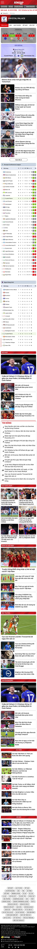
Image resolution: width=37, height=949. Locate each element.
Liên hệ (10, 945)
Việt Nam (6, 893)
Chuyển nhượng (18, 6)
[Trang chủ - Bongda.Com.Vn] (18, 2)
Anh (18, 890)
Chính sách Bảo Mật (19, 945)
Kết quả (11, 6)
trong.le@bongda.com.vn (12, 939)
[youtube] (18, 947)
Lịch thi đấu (4, 6)
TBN (23, 890)
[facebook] (12, 947)
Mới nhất (10, 888)
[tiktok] (15, 947)
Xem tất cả (18, 160)
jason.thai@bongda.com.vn (17, 941)
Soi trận (29, 890)
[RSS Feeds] (9, 947)
